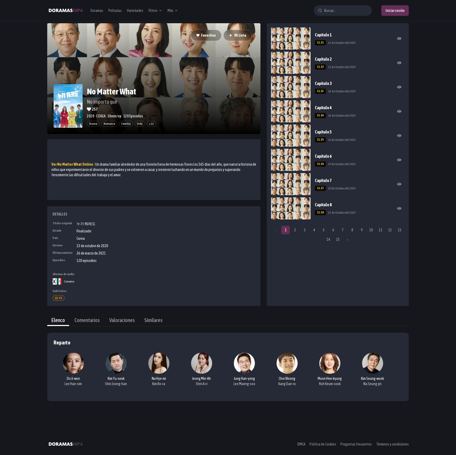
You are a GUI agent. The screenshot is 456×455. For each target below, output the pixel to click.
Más (170, 10)
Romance (109, 124)
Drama (93, 124)
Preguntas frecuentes (356, 444)
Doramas (97, 10)
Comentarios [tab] (87, 320)
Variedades (135, 10)
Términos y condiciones (392, 444)
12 (390, 230)
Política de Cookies (323, 444)
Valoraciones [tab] (122, 320)
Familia (126, 124)
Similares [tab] (153, 320)
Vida (139, 124)
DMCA (301, 444)
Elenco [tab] (58, 320)
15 (338, 239)
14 (328, 239)
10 (371, 230)
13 (399, 230)
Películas (115, 10)
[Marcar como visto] (399, 38)
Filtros (153, 10)
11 (380, 230)
